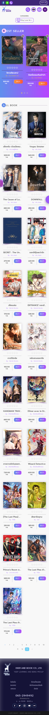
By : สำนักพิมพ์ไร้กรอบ (12, 414)
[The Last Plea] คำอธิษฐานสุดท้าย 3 (12, 517)
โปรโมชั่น (13, 682)
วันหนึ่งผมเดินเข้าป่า (36, 75)
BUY (18, 81)
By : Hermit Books (12, 308)
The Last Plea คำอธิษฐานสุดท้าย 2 (37, 570)
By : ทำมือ (12, 520)
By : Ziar (37, 520)
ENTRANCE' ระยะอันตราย (37, 305)
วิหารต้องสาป (12, 73)
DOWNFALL (37, 199)
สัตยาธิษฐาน (36, 517)
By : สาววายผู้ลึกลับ (12, 149)
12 (22, 649)
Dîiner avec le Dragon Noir (37, 411)
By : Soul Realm (37, 78)
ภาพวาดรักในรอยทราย (12, 464)
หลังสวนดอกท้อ (37, 358)
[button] (21, 93)
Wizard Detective (36, 464)
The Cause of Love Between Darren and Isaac (12, 199)
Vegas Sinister (37, 147)
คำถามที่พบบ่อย (36, 682)
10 (43, 645)
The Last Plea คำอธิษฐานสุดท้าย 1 (12, 623)
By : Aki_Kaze (36, 149)
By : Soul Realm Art (12, 76)
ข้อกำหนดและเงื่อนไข (36, 685)
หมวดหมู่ (13, 685)
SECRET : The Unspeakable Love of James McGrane (12, 252)
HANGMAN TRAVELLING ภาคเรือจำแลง (12, 411)
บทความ (13, 688)
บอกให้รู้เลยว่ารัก (36, 252)
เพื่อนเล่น (12, 305)
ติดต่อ (36, 688)
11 (17, 649)
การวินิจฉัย (12, 358)
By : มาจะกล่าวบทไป (12, 573)
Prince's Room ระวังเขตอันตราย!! (12, 570)
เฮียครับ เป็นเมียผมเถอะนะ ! (12, 147)
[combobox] (24, 20)
